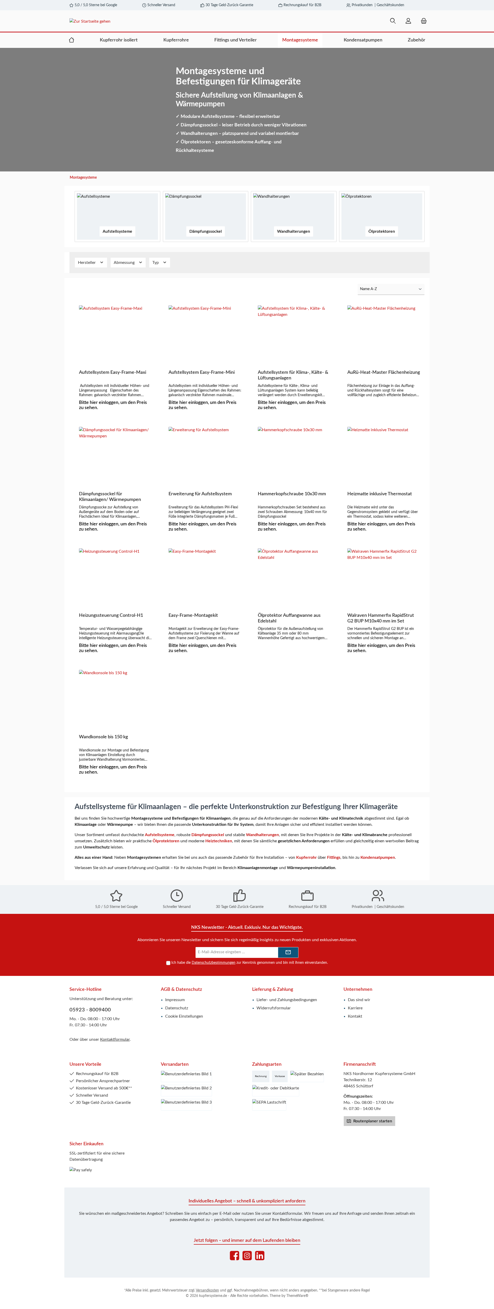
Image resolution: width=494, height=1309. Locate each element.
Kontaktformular (115, 1039)
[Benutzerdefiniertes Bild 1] (186, 1076)
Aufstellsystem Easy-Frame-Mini (202, 372)
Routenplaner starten (372, 1121)
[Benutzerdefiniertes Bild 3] (186, 1105)
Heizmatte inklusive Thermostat (379, 494)
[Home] (71, 40)
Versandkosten (207, 1290)
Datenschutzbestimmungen (213, 963)
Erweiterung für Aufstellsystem (200, 494)
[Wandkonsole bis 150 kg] (115, 695)
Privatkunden (362, 5)
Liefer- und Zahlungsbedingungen (287, 1000)
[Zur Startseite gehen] (127, 21)
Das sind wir (359, 1000)
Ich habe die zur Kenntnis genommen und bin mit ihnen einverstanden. (249, 963)
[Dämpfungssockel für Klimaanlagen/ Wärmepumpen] (115, 452)
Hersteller (87, 263)
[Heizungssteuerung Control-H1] (115, 574)
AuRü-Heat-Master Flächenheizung (383, 372)
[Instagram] (247, 1255)
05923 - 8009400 (90, 1009)
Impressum (175, 1000)
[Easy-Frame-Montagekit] (205, 574)
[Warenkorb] (422, 21)
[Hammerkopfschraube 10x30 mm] (294, 452)
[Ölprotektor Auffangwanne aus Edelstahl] (294, 574)
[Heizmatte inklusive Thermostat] (383, 452)
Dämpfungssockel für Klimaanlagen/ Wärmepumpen (110, 497)
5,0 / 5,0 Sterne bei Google (96, 5)
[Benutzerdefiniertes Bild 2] (186, 1090)
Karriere (355, 1008)
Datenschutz (176, 1008)
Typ (156, 263)
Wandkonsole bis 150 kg (103, 737)
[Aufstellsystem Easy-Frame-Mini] (205, 331)
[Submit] (288, 952)
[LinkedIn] (260, 1255)
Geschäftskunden (390, 5)
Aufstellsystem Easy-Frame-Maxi (112, 372)
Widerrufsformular (274, 1008)
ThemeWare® (297, 1296)
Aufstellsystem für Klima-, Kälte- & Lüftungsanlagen (293, 375)
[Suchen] (392, 21)
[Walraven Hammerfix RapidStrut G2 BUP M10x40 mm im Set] (383, 574)
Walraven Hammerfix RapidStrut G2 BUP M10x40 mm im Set (380, 618)
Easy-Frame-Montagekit (193, 615)
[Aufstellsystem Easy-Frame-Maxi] (115, 331)
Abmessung (125, 263)
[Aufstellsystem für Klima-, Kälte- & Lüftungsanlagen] (294, 331)
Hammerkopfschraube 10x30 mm (292, 494)
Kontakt (355, 1016)
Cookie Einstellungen (184, 1016)
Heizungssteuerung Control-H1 (111, 615)
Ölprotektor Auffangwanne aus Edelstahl (289, 618)
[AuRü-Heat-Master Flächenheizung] (383, 331)
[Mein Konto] (408, 21)
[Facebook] (234, 1255)
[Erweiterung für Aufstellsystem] (205, 452)
